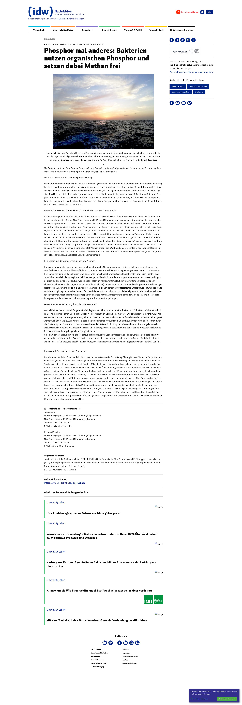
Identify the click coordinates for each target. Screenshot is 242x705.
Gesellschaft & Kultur (63, 30)
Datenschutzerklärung (130, 656)
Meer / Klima (178, 86)
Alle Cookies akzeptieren (227, 699)
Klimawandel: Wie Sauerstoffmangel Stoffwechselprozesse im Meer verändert (99, 590)
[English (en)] (202, 12)
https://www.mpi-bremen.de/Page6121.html (65, 482)
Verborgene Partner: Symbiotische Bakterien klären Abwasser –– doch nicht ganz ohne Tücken (101, 564)
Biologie (199, 92)
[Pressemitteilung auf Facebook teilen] (172, 103)
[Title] (182, 40)
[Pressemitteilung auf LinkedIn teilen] (183, 103)
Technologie (39, 30)
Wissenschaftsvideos (182, 30)
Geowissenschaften (181, 92)
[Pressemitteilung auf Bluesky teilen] (177, 103)
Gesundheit (87, 30)
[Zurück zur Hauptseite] (209, 12)
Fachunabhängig (156, 30)
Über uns (126, 649)
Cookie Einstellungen (130, 663)
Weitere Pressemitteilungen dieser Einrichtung (191, 71)
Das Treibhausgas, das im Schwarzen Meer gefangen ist (84, 513)
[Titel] (172, 40)
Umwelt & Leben (109, 30)
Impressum (126, 653)
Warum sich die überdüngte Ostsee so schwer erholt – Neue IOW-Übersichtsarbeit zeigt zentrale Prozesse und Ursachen (102, 536)
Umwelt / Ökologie (198, 86)
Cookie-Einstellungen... (199, 699)
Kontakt (125, 660)
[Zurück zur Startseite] (56, 13)
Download (152, 159)
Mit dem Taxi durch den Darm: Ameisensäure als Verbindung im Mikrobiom (97, 620)
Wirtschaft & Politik (133, 30)
